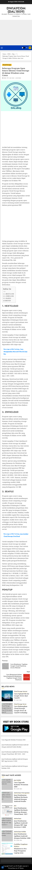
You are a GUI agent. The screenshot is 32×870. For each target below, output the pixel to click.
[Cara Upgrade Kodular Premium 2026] (7, 784)
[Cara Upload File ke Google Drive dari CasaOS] (7, 695)
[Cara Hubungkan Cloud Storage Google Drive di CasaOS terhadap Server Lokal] (7, 708)
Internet (25, 691)
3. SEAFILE (7, 298)
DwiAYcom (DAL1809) (16, 10)
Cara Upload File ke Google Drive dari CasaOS (21, 696)
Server (24, 704)
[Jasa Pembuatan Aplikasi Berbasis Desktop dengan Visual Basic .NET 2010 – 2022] (7, 810)
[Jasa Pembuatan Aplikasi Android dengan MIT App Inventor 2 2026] (7, 823)
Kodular (19, 780)
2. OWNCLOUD (9, 296)
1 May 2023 (11, 78)
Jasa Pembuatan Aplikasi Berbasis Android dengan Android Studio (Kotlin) (21, 799)
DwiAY (5, 78)
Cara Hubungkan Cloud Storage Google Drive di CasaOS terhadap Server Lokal (20, 710)
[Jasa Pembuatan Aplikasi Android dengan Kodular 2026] (7, 835)
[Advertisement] (16, 33)
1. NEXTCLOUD (9, 294)
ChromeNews (12, 868)
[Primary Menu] (2, 47)
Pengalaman (24, 844)
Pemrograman (25, 793)
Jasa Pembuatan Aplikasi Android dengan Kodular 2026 (22, 836)
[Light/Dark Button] (23, 48)
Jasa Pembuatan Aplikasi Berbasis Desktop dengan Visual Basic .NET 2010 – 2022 (21, 812)
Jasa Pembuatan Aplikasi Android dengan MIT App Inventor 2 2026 (20, 824)
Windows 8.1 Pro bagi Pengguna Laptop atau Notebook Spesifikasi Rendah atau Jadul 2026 (22, 854)
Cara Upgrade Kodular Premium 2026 (13, 740)
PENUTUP (7, 301)
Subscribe (30, 47)
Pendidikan (17, 844)
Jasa (15, 780)
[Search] (27, 47)
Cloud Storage (7, 65)
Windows (16, 846)
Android (16, 793)
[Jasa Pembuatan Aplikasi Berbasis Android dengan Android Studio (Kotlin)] (7, 797)
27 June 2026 (18, 789)
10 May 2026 (18, 700)
